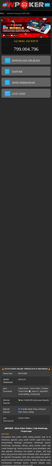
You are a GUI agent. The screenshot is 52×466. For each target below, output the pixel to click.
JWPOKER (5, 434)
